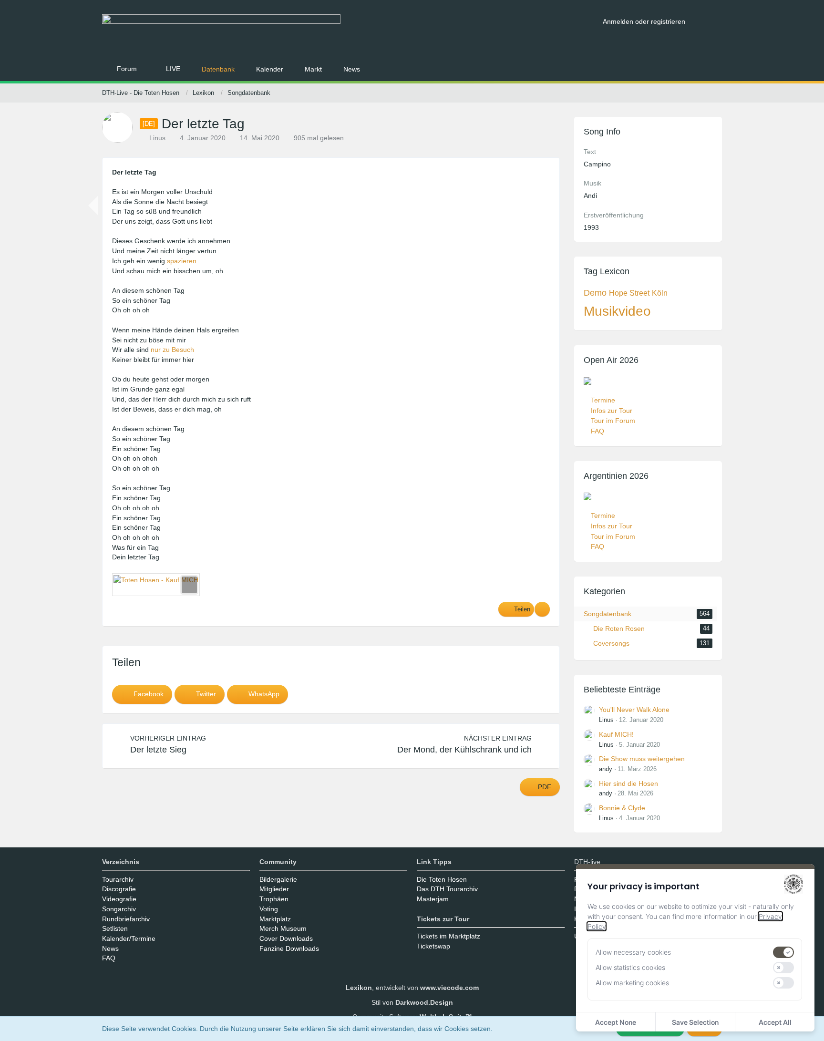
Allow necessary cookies (633, 952)
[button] (142, 694)
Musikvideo (617, 311)
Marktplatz (275, 919)
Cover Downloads (286, 938)
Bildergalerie (278, 879)
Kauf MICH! (616, 734)
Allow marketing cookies (632, 983)
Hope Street (629, 293)
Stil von (412, 1002)
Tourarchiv (118, 879)
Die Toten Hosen (442, 879)
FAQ (597, 431)
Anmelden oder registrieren (644, 21)
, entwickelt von (412, 987)
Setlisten (115, 928)
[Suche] (707, 21)
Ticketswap (433, 946)
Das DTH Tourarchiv (447, 889)
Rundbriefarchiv (126, 919)
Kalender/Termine (128, 938)
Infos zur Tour (611, 410)
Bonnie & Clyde (622, 808)
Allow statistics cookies (630, 967)
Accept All (775, 1022)
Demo (595, 293)
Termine (603, 400)
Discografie (119, 889)
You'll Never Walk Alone (634, 709)
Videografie (119, 899)
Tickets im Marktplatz (448, 936)
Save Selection (695, 1022)
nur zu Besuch (172, 349)
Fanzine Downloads (289, 948)
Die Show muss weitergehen (642, 759)
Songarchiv (119, 909)
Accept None (615, 1022)
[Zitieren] (542, 609)
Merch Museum (283, 928)
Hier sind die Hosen (628, 783)
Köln (660, 293)
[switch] (783, 952)
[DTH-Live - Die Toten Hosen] (349, 32)
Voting (268, 909)
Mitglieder (274, 889)
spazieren (181, 261)
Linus (606, 719)
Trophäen (273, 899)
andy (605, 769)
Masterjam (433, 899)
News (110, 948)
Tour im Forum (613, 420)
